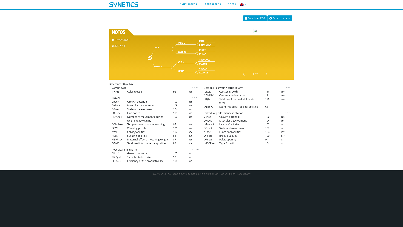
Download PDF (256, 18)
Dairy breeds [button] (188, 4)
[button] (242, 4)
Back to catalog (281, 18)
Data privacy (243, 173)
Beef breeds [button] (212, 4)
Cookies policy (228, 173)
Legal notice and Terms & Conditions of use (196, 173)
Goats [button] (231, 4)
